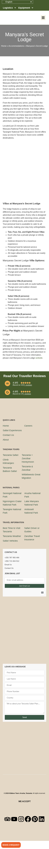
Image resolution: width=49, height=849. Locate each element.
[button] (43, 17)
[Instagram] (21, 819)
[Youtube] (14, 819)
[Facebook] (28, 819)
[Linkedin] (41, 819)
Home (4, 46)
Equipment (24, 8)
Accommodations (16, 46)
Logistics (8, 8)
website (39, 358)
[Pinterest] (35, 819)
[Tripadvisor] (7, 819)
